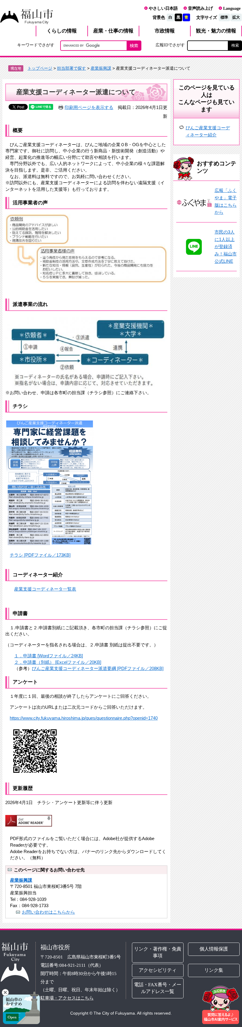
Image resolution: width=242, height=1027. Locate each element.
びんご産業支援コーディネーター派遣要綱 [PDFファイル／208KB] (97, 668)
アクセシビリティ (158, 970)
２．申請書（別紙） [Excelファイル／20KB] (57, 662)
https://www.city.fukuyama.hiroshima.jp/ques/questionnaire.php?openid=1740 (84, 717)
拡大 (236, 17)
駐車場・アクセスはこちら (67, 997)
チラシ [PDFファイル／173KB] (40, 554)
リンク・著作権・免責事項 (158, 952)
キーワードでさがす (35, 45)
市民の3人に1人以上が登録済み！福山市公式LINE (226, 246)
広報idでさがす (170, 45)
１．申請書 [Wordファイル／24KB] (48, 655)
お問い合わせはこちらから (48, 911)
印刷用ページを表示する (89, 107)
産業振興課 (101, 68)
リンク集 (214, 970)
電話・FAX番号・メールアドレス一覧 (158, 988)
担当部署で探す (71, 68)
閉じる (5, 992)
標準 (224, 17)
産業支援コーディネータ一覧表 (45, 588)
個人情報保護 (214, 949)
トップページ (39, 68)
